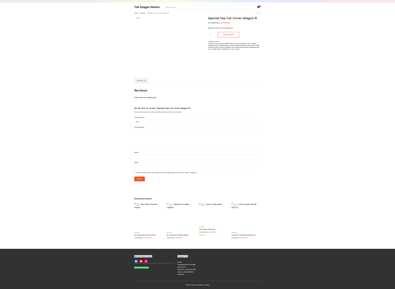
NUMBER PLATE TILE (228, 49)
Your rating (139, 117)
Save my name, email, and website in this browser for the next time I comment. (167, 172)
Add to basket (228, 35)
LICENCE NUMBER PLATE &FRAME (229, 47)
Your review (139, 127)
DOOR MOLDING (213, 47)
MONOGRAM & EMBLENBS (248, 47)
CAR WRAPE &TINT (244, 43)
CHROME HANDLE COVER (226, 45)
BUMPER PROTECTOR (231, 43)
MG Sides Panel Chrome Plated (145, 235)
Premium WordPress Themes (199, 285)
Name (136, 152)
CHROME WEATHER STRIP (242, 45)
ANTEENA (221, 43)
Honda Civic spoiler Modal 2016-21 (243, 235)
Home (136, 13)
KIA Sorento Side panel (207, 229)
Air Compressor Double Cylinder (177, 235)
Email (136, 162)
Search (251, 7)
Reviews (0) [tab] (141, 80)
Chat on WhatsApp (141, 268)
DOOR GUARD (255, 45)
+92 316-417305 (190, 269)
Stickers (237, 49)
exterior (142, 13)
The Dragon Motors (147, 7)
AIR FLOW (215, 43)
